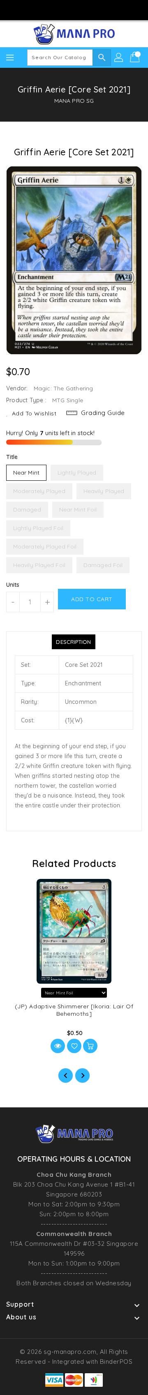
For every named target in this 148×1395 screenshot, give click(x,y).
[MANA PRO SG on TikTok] (97, 9)
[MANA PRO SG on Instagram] (66, 9)
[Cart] (135, 57)
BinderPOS (116, 1361)
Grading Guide (103, 413)
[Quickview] (58, 1046)
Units (13, 585)
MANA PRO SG (74, 100)
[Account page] (119, 57)
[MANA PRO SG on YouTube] (82, 9)
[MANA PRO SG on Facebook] (50, 9)
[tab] (73, 641)
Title (12, 457)
